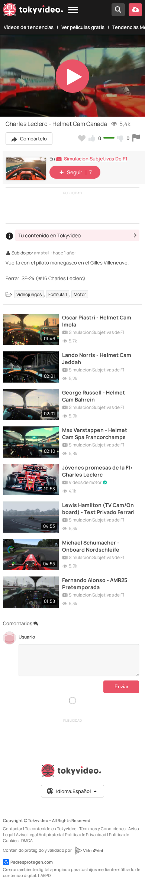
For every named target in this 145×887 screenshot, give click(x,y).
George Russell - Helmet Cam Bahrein (93, 396)
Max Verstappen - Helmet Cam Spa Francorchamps (94, 433)
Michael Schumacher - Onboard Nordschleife (90, 546)
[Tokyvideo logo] (33, 11)
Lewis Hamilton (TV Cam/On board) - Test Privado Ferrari (98, 508)
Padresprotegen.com (31, 862)
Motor (80, 294)
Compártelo (33, 138)
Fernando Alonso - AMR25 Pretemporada (94, 583)
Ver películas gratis (82, 27)
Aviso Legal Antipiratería (39, 834)
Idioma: (73, 791)
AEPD (46, 875)
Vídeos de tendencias (29, 27)
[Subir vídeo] (135, 9)
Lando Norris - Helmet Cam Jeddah (96, 358)
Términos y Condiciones (102, 828)
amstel (41, 253)
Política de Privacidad (85, 834)
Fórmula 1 (57, 294)
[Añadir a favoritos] (82, 138)
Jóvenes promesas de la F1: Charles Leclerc (97, 471)
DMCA (27, 840)
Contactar (12, 828)
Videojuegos (29, 294)
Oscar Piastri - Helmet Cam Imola (96, 321)
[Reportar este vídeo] (136, 138)
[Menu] (73, 10)
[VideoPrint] (89, 850)
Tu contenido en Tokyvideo (51, 828)
